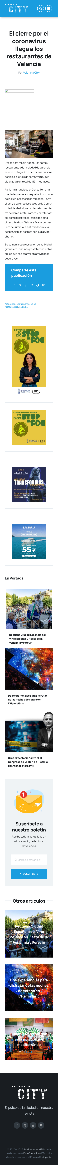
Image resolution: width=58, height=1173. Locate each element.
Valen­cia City (31, 72)
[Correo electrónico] (44, 285)
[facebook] (17, 1125)
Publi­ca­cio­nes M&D (34, 1149)
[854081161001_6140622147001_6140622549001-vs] (19, 90)
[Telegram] (38, 285)
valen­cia (23, 306)
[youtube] (41, 1125)
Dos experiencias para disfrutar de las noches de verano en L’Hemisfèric (27, 699)
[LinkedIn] (26, 285)
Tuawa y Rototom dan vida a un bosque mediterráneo (29, 1039)
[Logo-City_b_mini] (16, 5)
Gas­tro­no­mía (23, 303)
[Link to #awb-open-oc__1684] (48, 8)
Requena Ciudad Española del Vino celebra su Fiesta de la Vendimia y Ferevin (27, 638)
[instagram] (33, 1125)
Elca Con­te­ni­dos (32, 1153)
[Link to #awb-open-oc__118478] (40, 8)
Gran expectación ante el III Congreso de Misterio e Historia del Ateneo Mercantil (28, 762)
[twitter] (25, 1125)
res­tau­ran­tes (11, 306)
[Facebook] (14, 285)
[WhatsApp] (32, 285)
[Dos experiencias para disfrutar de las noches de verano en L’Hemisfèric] (29, 650)
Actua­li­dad (10, 303)
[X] (20, 285)
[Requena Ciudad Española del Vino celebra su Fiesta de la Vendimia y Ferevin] (29, 591)
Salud (33, 303)
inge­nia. (47, 1157)
